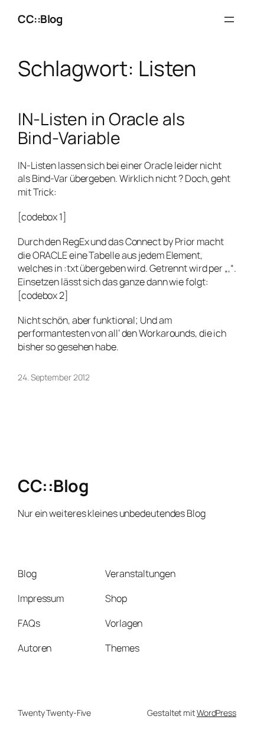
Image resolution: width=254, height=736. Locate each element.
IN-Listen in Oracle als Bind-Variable (101, 129)
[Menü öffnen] (229, 19)
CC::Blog (40, 19)
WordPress (216, 712)
